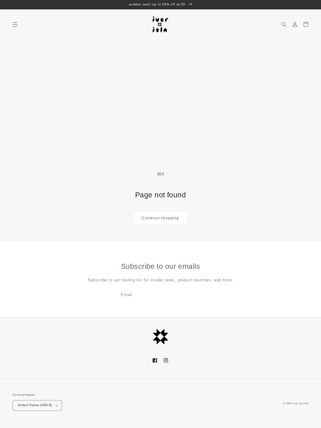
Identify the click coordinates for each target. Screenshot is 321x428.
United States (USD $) (35, 405)
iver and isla (300, 403)
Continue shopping (160, 218)
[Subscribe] (199, 295)
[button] (14, 24)
